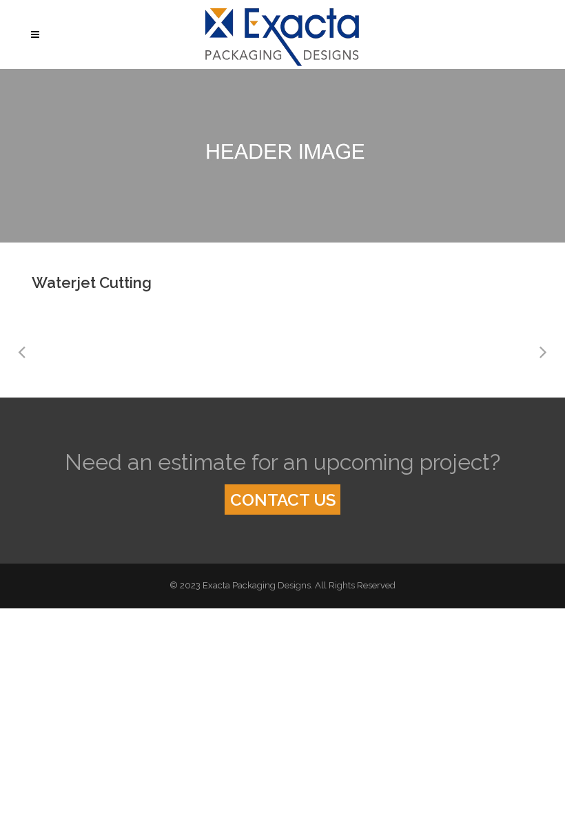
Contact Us (283, 500)
